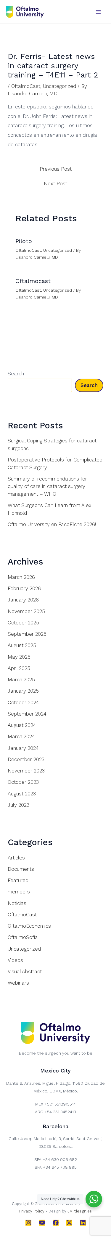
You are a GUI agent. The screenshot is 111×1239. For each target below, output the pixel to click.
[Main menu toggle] (98, 12)
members (19, 892)
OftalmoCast (25, 86)
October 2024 (23, 702)
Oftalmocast (33, 281)
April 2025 (19, 668)
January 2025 (23, 691)
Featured (18, 880)
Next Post (55, 183)
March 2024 (21, 736)
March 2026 (21, 577)
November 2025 (26, 611)
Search (16, 374)
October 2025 (23, 623)
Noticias (17, 903)
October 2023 (23, 782)
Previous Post (56, 169)
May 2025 (19, 657)
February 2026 (24, 588)
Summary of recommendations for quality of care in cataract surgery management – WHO (47, 486)
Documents (21, 869)
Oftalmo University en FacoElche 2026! (52, 524)
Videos (15, 960)
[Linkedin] (83, 1223)
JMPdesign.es (79, 1211)
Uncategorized (59, 86)
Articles (16, 858)
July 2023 (18, 805)
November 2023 (26, 771)
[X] (69, 1223)
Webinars (18, 983)
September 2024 (27, 714)
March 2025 (21, 680)
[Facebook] (56, 1223)
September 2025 (27, 634)
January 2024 (23, 748)
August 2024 (22, 725)
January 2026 (23, 600)
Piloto (23, 241)
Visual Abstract (25, 971)
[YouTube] (42, 1223)
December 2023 (26, 759)
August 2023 (22, 794)
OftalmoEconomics (29, 926)
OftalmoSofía (23, 937)
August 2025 (22, 645)
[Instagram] (28, 1223)
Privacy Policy (31, 1211)
